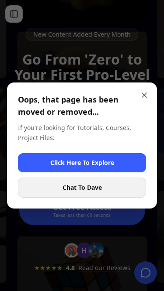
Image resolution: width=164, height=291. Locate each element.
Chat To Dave (82, 187)
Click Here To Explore (82, 162)
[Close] (144, 95)
